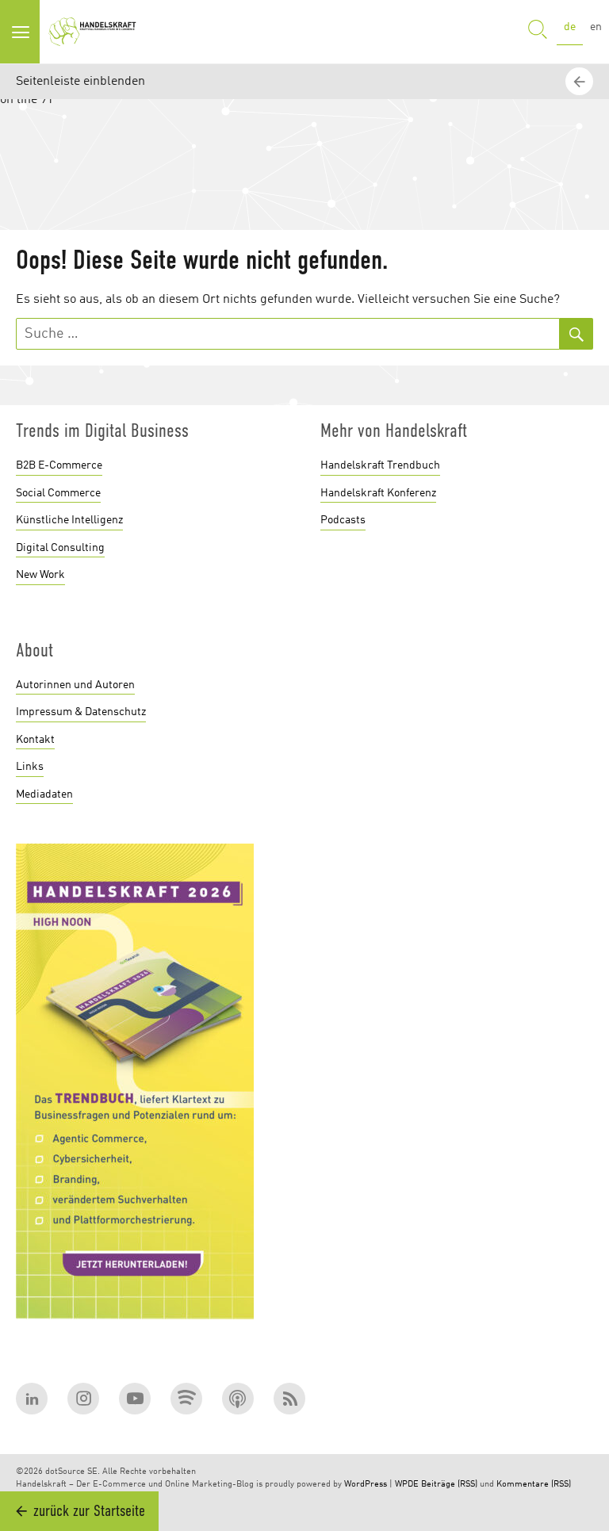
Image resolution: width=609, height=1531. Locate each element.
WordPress (365, 1484)
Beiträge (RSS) (449, 1484)
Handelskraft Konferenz (378, 493)
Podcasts (343, 520)
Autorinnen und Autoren (75, 685)
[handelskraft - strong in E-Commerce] (95, 31)
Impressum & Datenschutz (81, 712)
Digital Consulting (60, 547)
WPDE (407, 1484)
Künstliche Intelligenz (69, 520)
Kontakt (35, 739)
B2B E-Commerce (59, 465)
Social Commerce (58, 493)
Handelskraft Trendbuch (380, 465)
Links (30, 766)
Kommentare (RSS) (533, 1484)
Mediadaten (44, 794)
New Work (40, 574)
